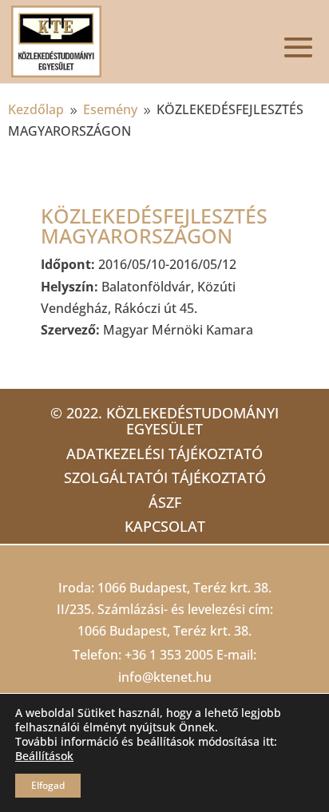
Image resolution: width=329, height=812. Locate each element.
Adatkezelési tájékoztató (164, 453)
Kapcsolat (165, 526)
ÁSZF (165, 502)
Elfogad (48, 785)
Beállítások (44, 756)
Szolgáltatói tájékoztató (165, 477)
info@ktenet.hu (165, 677)
